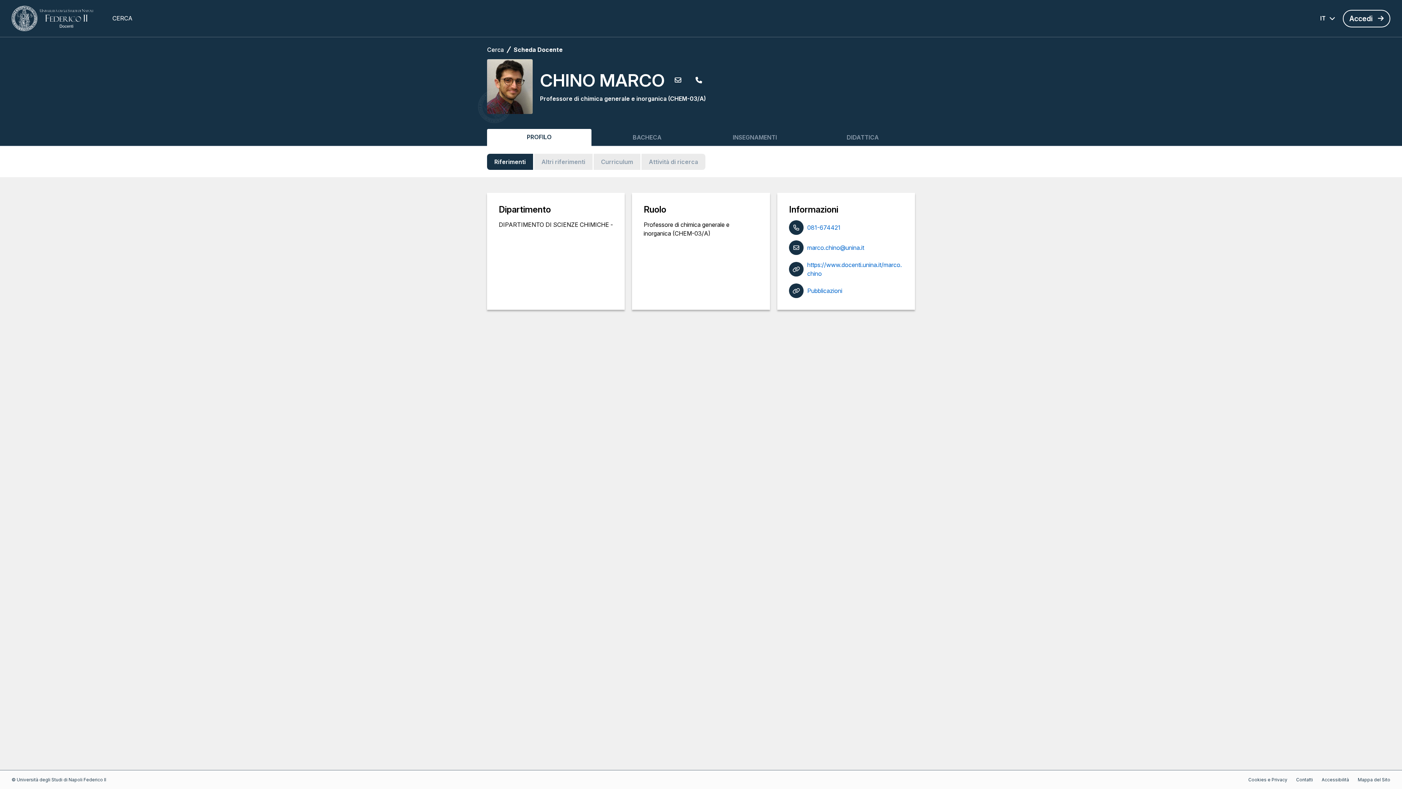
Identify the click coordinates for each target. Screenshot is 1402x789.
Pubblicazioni (824, 290)
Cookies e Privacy (1267, 779)
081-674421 (823, 227)
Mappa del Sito (1374, 779)
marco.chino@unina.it (835, 247)
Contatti (1304, 779)
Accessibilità (1335, 779)
